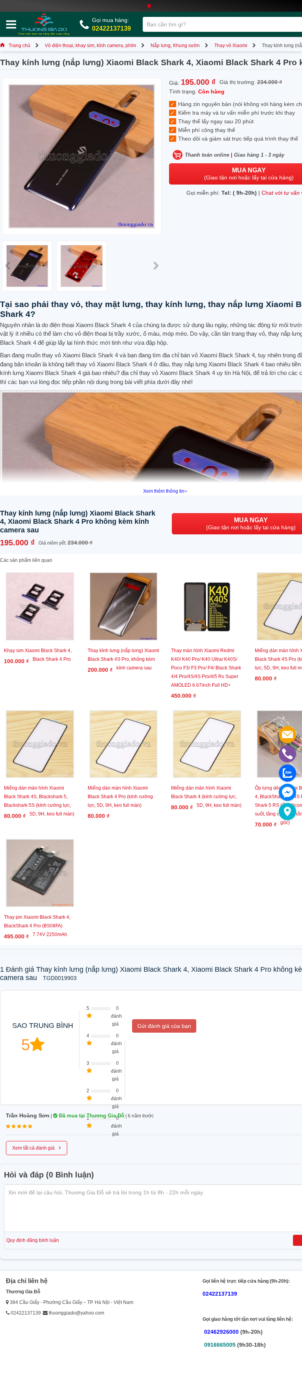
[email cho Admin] (287, 734)
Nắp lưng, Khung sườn (175, 45)
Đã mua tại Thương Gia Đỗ (90, 1116)
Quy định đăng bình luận (32, 1240)
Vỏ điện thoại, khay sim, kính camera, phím (90, 45)
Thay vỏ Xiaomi (230, 45)
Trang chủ (19, 45)
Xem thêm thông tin (163, 491)
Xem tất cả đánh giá (36, 1147)
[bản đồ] (287, 811)
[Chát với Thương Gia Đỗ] (287, 792)
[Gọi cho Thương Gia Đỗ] (287, 753)
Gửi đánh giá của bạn (164, 1026)
